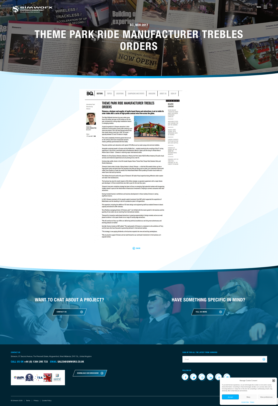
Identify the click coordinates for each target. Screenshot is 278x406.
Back (138, 248)
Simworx (32, 9)
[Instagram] (202, 377)
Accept (230, 397)
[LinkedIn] (211, 377)
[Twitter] (194, 377)
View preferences (266, 397)
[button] (274, 380)
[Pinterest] (219, 377)
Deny (248, 397)
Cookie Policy (245, 402)
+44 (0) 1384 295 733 (36, 361)
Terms (28, 400)
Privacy (252, 402)
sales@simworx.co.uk (71, 361)
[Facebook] (185, 377)
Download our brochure (88, 373)
